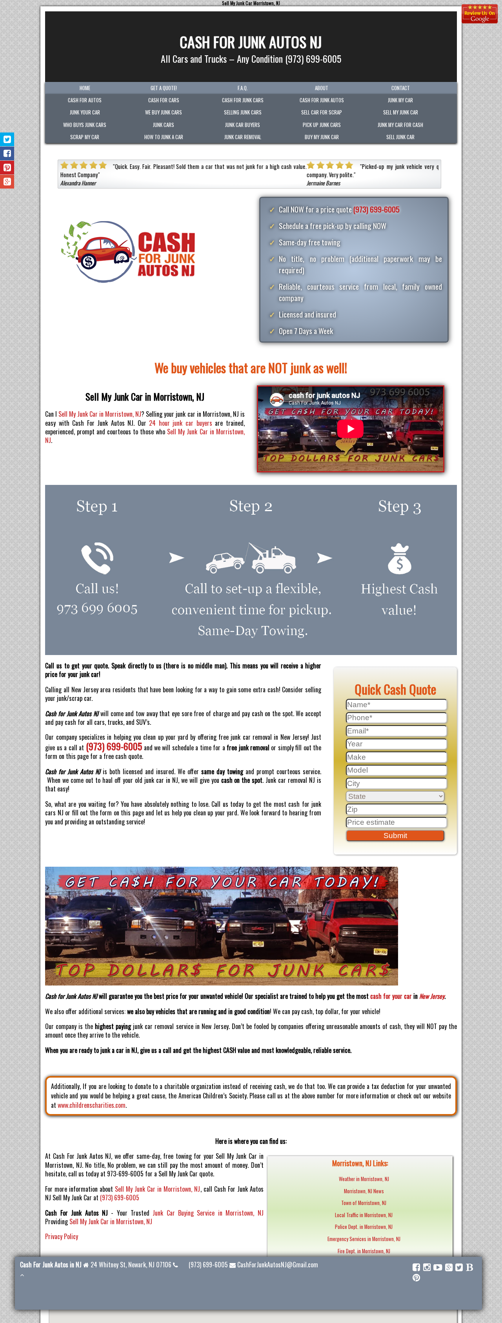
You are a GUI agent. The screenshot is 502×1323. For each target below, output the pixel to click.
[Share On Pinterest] (7, 167)
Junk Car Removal (242, 137)
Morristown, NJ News (364, 1191)
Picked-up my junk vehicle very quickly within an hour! (425, 166)
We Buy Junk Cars (163, 112)
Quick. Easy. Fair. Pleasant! (144, 166)
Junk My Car (400, 100)
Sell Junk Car (400, 137)
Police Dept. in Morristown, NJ (364, 1226)
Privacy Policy (61, 1236)
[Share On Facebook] (7, 153)
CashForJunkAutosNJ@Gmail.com (277, 1264)
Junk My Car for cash (400, 125)
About (321, 88)
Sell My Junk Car (400, 112)
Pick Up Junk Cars (322, 125)
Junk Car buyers (242, 125)
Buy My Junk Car (322, 137)
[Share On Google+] (7, 182)
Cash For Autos (85, 100)
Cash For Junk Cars (243, 100)
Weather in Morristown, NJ (364, 1179)
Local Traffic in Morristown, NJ (364, 1215)
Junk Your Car (85, 112)
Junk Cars (163, 125)
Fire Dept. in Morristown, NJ (364, 1251)
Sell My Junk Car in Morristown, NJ (99, 414)
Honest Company (79, 175)
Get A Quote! (164, 88)
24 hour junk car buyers (180, 423)
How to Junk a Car (163, 137)
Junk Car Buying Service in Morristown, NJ (208, 1213)
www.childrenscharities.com (92, 1105)
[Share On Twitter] (7, 139)
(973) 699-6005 (376, 209)
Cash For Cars (163, 100)
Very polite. (340, 175)
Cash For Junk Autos (322, 100)
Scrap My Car (84, 137)
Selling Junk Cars (243, 112)
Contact (400, 88)
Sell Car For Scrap (321, 112)
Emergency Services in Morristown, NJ (363, 1239)
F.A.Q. (243, 88)
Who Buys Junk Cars (84, 125)
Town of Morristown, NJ (363, 1203)
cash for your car (391, 996)
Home (85, 88)
